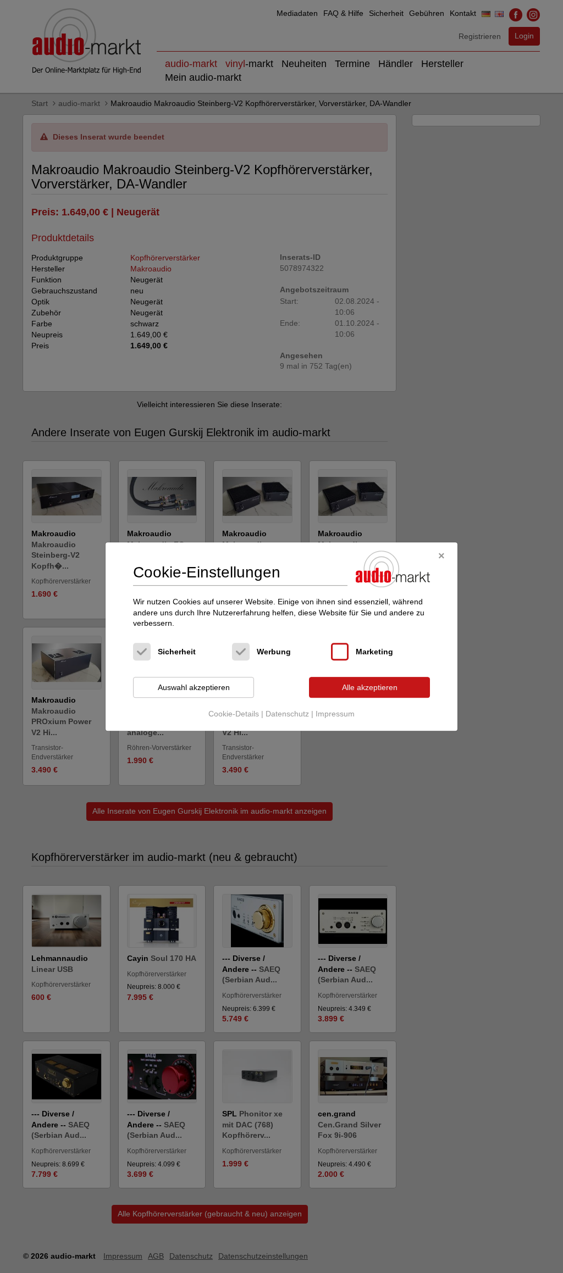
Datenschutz (287, 714)
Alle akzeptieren (370, 687)
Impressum (335, 714)
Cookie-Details (233, 714)
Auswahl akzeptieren (194, 687)
